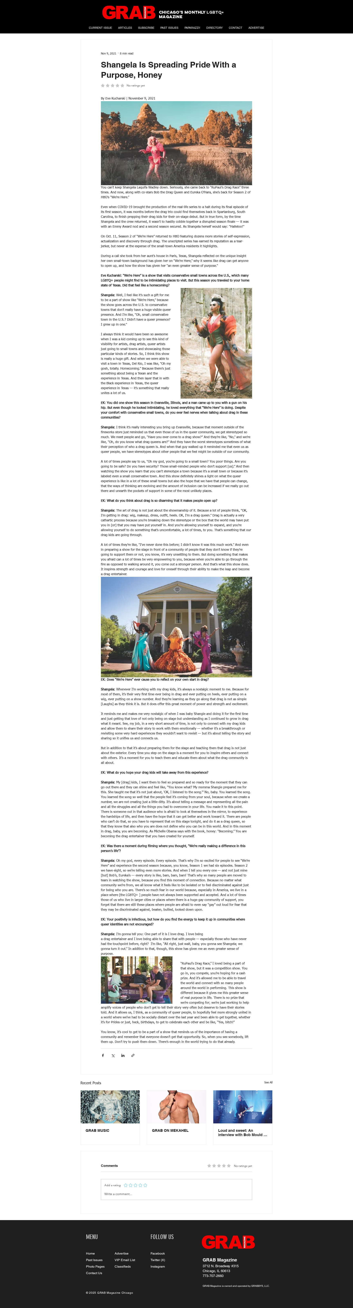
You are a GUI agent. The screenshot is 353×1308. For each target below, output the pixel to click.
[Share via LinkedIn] (123, 1055)
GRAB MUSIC (97, 1130)
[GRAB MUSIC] (110, 1106)
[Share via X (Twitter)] (113, 1055)
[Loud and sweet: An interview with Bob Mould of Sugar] (242, 1106)
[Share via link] (133, 1055)
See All (268, 1082)
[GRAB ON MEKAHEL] (176, 1106)
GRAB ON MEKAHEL (170, 1130)
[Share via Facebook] (103, 1055)
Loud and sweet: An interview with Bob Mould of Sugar (242, 1132)
